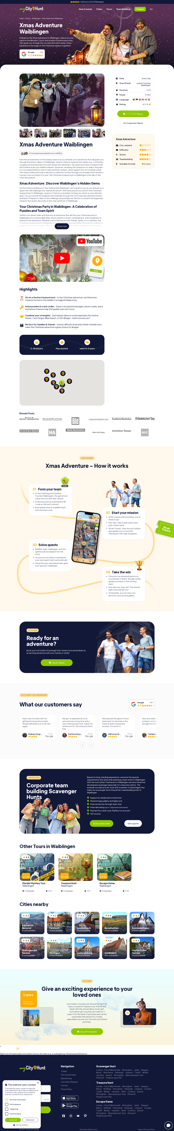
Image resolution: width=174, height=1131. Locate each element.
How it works (85, 9)
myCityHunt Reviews (69, 1082)
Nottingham (119, 1075)
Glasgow (144, 1070)
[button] (21, 1125)
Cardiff (137, 1072)
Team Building (123, 9)
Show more (62, 226)
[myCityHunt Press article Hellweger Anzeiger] (52, 432)
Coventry (131, 1091)
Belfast (145, 1072)
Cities (99, 9)
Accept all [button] (13, 1120)
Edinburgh (119, 1072)
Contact (64, 1085)
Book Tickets (58, 662)
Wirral (123, 1091)
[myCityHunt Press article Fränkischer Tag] (145, 418)
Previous (82, 745)
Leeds (136, 1070)
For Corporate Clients (133, 123)
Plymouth (100, 1078)
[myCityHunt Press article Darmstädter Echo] (98, 419)
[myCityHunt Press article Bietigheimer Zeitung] (52, 419)
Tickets (64, 1071)
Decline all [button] (30, 1120)
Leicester (100, 1075)
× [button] (38, 1083)
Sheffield (107, 1089)
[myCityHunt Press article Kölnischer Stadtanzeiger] (98, 432)
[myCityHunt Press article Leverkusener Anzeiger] (121, 431)
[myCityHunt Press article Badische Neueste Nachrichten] (29, 418)
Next (91, 745)
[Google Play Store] (69, 1105)
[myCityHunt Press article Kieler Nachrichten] (75, 430)
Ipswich (109, 1075)
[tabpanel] (36, 344)
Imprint (140, 1129)
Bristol (99, 1072)
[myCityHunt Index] (34, 9)
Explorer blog (66, 1078)
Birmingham (127, 1070)
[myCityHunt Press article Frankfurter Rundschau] (121, 418)
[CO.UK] (151, 9)
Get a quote (133, 823)
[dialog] (22, 1104)
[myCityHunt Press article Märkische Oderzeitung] (145, 432)
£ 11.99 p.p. (135, 114)
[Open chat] (168, 1125)
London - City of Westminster (108, 1070)
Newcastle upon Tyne (134, 1075)
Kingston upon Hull (114, 1078)
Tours (109, 9)
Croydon (147, 1089)
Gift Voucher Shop (68, 1075)
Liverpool (129, 1072)
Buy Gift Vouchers (89, 1031)
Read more (28, 1094)
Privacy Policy (66, 1089)
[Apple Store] (69, 1098)
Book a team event (101, 823)
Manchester (108, 1072)
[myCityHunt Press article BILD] (75, 421)
